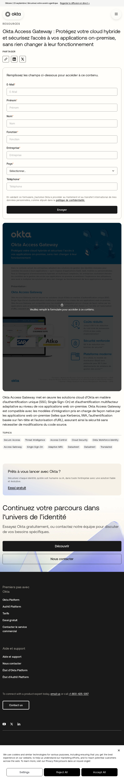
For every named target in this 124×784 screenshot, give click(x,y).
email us (55, 693)
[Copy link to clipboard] (5, 59)
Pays (10, 163)
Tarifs (6, 613)
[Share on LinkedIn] (14, 59)
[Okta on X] (11, 724)
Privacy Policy (68, 761)
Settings (25, 772)
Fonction (12, 132)
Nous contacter (12, 663)
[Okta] (13, 14)
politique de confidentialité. (70, 200)
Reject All (61, 772)
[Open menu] (116, 14)
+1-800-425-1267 (78, 693)
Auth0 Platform (12, 606)
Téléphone (13, 179)
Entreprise (14, 147)
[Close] (118, 750)
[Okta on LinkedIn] (19, 724)
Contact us (16, 705)
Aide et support (12, 656)
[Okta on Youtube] (4, 724)
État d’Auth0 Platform (16, 677)
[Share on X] (22, 59)
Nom (10, 116)
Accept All (99, 772)
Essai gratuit (10, 620)
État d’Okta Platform (15, 670)
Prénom (12, 100)
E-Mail (11, 84)
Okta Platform (11, 599)
